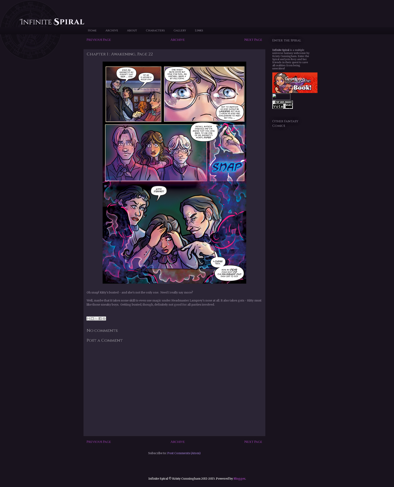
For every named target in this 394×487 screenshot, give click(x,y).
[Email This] (88, 318)
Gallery (180, 30)
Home (92, 30)
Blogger (239, 478)
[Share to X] (96, 318)
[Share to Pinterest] (104, 318)
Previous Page (99, 40)
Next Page (253, 40)
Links (199, 30)
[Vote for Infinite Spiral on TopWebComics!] (282, 107)
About (132, 30)
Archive (111, 30)
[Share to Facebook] (100, 318)
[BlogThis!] (92, 318)
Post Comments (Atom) (184, 453)
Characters (155, 30)
